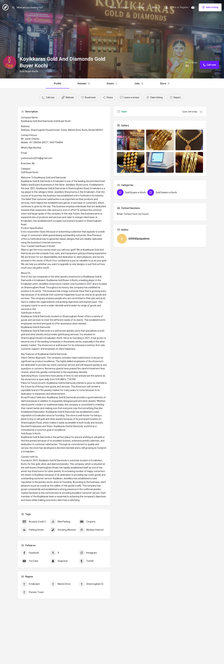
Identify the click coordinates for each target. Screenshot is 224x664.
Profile (57, 83)
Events (112, 83)
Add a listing (212, 7)
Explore (125, 7)
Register (184, 7)
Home (113, 7)
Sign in (173, 7)
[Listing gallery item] (130, 140)
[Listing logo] (9, 62)
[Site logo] (5, 7)
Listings (140, 7)
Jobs (138, 83)
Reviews (83, 83)
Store (164, 83)
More (154, 7)
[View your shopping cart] (193, 7)
